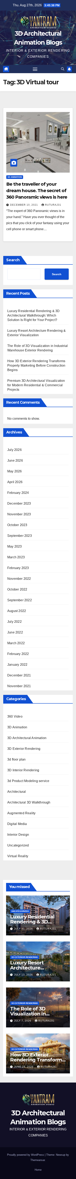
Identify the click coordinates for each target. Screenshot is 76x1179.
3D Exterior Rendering (23, 748)
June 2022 (15, 632)
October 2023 (17, 525)
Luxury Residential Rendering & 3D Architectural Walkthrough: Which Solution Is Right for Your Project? (33, 315)
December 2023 (19, 503)
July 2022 (14, 621)
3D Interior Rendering (23, 770)
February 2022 (18, 654)
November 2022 (19, 578)
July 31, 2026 (24, 928)
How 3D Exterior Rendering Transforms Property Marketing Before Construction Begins (36, 365)
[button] (62, 69)
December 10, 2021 (24, 204)
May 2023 (14, 546)
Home (38, 1169)
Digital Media (17, 824)
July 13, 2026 (24, 974)
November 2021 (19, 686)
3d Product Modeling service (28, 781)
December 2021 (19, 675)
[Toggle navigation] (35, 69)
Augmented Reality (21, 813)
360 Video (14, 716)
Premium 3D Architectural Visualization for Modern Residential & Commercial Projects (36, 385)
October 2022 (17, 589)
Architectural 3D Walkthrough (28, 802)
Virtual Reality (17, 856)
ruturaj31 (53, 204)
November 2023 (19, 514)
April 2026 (14, 482)
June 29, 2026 (24, 1066)
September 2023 (19, 535)
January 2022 (17, 664)
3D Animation (14, 177)
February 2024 (18, 492)
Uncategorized (18, 845)
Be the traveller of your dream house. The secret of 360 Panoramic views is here (36, 190)
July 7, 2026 (23, 1020)
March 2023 (16, 557)
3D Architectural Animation (26, 738)
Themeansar (37, 1160)
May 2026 (14, 471)
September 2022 (19, 600)
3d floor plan (16, 759)
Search (13, 260)
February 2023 (18, 568)
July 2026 (14, 449)
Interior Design (18, 834)
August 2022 (16, 611)
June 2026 (15, 460)
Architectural (16, 791)
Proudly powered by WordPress (26, 1154)
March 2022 (16, 643)
